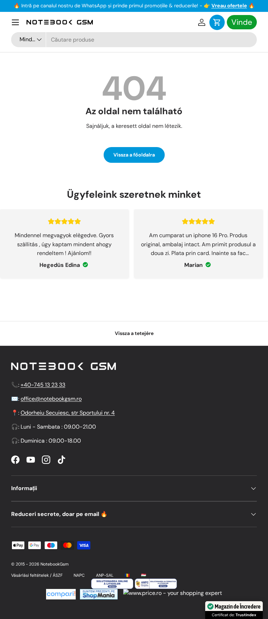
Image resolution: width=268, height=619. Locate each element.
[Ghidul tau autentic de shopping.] (61, 593)
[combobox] (134, 39)
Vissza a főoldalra (134, 155)
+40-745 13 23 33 (43, 384)
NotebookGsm (54, 564)
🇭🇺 (143, 575)
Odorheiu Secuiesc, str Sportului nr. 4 (68, 412)
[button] (217, 22)
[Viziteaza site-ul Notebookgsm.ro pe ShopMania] (98, 593)
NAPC (79, 575)
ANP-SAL (104, 575)
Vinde (241, 22)
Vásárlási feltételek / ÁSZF (36, 575)
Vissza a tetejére (134, 333)
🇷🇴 (127, 575)
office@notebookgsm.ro (51, 398)
